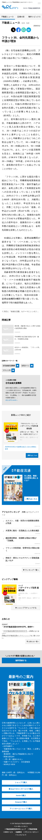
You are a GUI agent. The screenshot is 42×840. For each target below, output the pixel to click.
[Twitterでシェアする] (13, 29)
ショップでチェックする (27, 608)
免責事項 (19, 832)
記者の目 (21, 17)
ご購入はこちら (32, 455)
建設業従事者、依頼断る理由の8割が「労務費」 (23, 540)
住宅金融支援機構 (9, 366)
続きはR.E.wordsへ (12, 400)
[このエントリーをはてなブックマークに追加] (28, 29)
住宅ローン (25, 366)
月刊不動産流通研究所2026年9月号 (15, 631)
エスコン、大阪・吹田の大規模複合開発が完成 (23, 523)
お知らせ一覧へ (33, 641)
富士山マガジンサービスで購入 (21, 789)
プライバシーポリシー (31, 832)
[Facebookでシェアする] (18, 30)
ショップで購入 (21, 782)
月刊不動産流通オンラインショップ (18, 636)
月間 (23, 512)
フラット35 (6, 370)
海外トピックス (34, 17)
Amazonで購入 (21, 802)
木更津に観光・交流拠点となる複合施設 (23, 532)
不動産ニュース (7, 17)
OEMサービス (8, 832)
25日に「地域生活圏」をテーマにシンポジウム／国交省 (21, 311)
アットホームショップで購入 (21, 809)
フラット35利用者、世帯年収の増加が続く (23, 550)
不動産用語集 (32, 829)
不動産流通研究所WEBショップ (15, 829)
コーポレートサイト (21, 826)
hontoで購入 (21, 795)
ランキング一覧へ (32, 570)
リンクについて (21, 835)
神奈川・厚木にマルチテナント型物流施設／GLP (23, 560)
